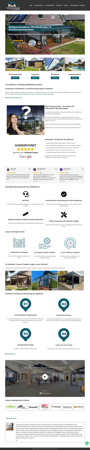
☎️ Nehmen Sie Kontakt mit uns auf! (13, 97)
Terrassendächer (38, 5)
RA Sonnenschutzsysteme (19, 414)
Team (47, 448)
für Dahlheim (74, 414)
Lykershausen (28, 94)
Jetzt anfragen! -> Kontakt (77, 5)
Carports (65, 5)
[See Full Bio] (34, 438)
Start (31, 5)
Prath (24, 94)
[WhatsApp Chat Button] (87, 443)
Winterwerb (39, 94)
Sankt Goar (44, 94)
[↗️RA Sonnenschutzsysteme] (13, 5)
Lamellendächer (49, 5)
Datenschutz (53, 448)
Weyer (33, 94)
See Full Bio (31, 438)
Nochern (20, 94)
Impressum (49, 448)
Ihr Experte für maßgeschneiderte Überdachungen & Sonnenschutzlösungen (48, 414)
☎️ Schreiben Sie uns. (10, 353)
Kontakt (57, 448)
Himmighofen (50, 94)
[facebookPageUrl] (16, 440)
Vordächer (59, 5)
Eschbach (12, 94)
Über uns (44, 448)
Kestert (16, 94)
